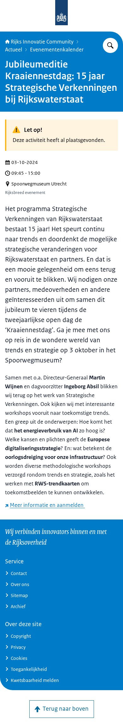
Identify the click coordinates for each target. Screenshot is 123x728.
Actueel (13, 49)
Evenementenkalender (57, 49)
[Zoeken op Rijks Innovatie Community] (110, 45)
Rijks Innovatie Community (42, 41)
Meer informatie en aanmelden (47, 505)
